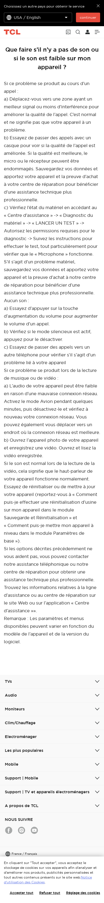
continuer (88, 17)
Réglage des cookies (83, 893)
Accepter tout (21, 893)
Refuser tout (49, 893)
